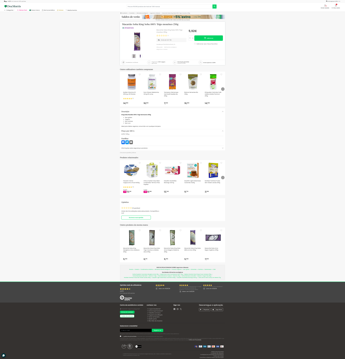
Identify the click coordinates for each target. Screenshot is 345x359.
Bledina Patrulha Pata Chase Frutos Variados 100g (197, 274)
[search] (214, 6)
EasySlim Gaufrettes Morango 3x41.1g (187, 277)
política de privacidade (130, 336)
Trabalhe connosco (154, 313)
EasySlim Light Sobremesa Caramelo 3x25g (163, 277)
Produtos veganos (176, 269)
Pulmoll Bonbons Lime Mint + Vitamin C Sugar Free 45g (196, 276)
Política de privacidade (217, 352)
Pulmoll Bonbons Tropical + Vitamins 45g (169, 276)
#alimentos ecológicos (170, 47)
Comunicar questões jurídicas (128, 152)
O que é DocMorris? (154, 309)
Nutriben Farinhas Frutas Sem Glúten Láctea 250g (137, 277)
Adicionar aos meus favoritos (207, 44)
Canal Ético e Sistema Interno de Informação (212, 357)
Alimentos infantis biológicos (162, 269)
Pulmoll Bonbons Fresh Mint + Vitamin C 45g (144, 276)
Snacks (131, 269)
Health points (152, 319)
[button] (325, 6)
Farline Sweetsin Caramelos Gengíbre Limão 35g (146, 274)
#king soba (159, 47)
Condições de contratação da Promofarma (212, 354)
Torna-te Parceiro (153, 317)
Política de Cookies (218, 356)
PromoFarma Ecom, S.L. (169, 44)
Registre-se (157, 330)
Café (214, 269)
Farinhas (200, 269)
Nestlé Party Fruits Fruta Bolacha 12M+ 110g (171, 274)
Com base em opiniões (127, 293)
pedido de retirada (127, 316)
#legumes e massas (161, 49)
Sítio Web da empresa (155, 321)
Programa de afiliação (155, 315)
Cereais (137, 269)
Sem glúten (186, 269)
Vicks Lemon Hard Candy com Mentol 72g (209, 277)
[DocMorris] (12, 6)
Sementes (193, 269)
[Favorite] (139, 74)
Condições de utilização (217, 353)
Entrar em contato (127, 312)
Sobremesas (207, 269)
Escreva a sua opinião (136, 217)
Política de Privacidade (195, 340)
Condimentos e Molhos (147, 269)
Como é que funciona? (155, 311)
